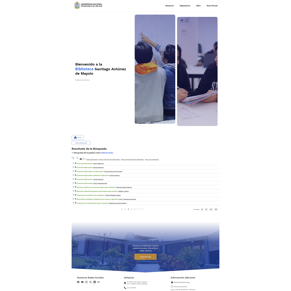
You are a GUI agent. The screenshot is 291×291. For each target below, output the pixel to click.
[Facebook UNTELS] (78, 282)
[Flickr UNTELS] (99, 282)
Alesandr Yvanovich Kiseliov (118, 203)
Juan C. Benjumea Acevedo (127, 199)
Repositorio (185, 5)
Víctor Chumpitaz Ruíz (100, 183)
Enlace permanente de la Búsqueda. (132, 159)
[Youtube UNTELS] (82, 282)
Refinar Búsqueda (92, 159)
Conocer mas (145, 257)
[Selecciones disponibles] (84, 159)
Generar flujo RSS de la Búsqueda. (109, 159)
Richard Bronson (98, 167)
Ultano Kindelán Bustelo (113, 195)
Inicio (79, 137)
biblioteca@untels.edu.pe (182, 282)
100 (211, 209)
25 (202, 209)
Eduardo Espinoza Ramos (124, 187)
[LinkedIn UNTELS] (94, 282)
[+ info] (73, 163)
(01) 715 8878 (131, 288)
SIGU (198, 5)
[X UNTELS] (90, 282)
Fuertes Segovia (114, 175)
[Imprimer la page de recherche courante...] (81, 159)
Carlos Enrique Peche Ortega (113, 171)
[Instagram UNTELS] (86, 282)
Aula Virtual (212, 5)
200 (216, 209)
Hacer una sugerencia (152, 159)
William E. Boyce (124, 191)
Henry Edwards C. (98, 163)
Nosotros (170, 5)
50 (206, 209)
